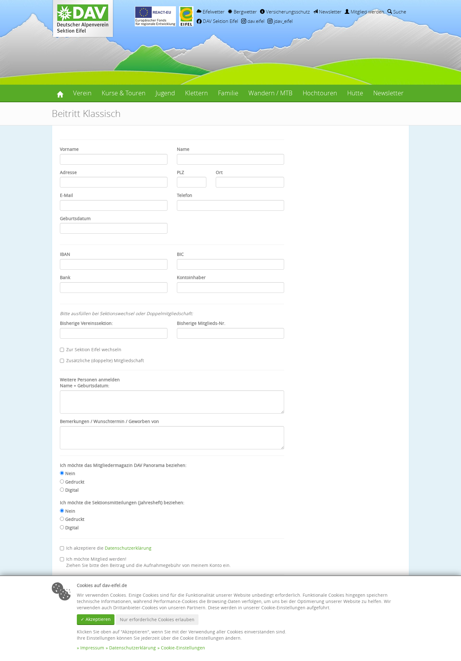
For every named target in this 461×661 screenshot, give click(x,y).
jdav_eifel (283, 21)
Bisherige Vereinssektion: (86, 323)
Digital (71, 490)
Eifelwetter (213, 11)
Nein (69, 473)
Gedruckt (74, 482)
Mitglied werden (366, 11)
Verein (82, 93)
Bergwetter (244, 11)
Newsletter (330, 11)
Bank (65, 277)
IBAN (65, 254)
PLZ (180, 172)
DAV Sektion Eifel (220, 21)
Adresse (68, 172)
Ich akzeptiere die (108, 548)
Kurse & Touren (124, 93)
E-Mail (66, 195)
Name (183, 149)
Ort (219, 172)
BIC (180, 254)
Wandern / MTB (270, 93)
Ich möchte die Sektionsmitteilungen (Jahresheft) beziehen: (122, 502)
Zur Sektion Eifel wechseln (93, 349)
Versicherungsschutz (287, 11)
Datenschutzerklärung (128, 548)
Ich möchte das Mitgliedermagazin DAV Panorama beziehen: (123, 465)
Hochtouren (320, 93)
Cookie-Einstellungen (183, 648)
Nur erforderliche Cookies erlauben (157, 619)
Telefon (184, 195)
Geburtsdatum (75, 218)
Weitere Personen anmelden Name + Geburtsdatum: (90, 383)
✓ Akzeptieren (96, 619)
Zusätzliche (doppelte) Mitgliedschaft (105, 360)
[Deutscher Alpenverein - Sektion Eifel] (60, 93)
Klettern (196, 93)
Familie (228, 93)
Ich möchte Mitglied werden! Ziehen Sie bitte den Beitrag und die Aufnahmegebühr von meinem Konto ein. (148, 562)
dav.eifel (255, 21)
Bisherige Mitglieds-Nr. (201, 323)
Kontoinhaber (191, 277)
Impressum (92, 648)
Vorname (69, 149)
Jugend (165, 93)
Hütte (355, 93)
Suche (399, 11)
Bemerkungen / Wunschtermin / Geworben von (109, 421)
